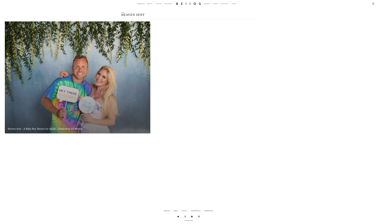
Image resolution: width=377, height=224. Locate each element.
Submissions (208, 211)
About (175, 211)
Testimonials (196, 211)
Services (167, 211)
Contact (184, 211)
